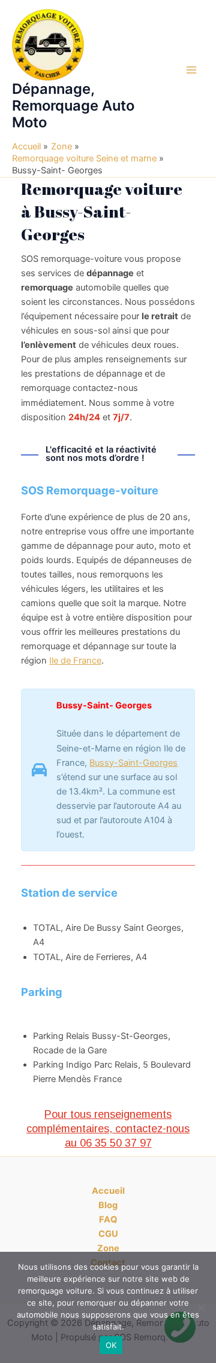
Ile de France (75, 660)
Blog (108, 1205)
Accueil (108, 1190)
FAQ (108, 1219)
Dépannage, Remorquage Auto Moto (73, 106)
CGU (108, 1233)
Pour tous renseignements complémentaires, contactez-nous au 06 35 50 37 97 (108, 1128)
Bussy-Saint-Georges (133, 762)
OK (111, 1345)
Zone (108, 1248)
